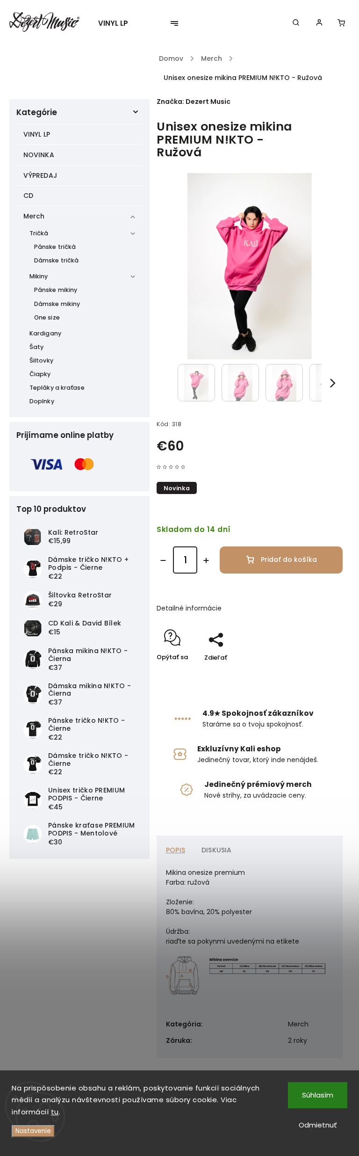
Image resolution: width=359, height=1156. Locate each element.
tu (55, 1112)
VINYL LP (36, 134)
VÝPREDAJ (40, 175)
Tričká (39, 233)
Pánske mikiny (55, 290)
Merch (34, 216)
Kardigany (45, 333)
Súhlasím (317, 1095)
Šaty (36, 347)
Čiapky (40, 374)
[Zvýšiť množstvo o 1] (206, 560)
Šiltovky (41, 360)
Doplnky (41, 401)
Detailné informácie (189, 608)
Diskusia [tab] (216, 850)
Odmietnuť (318, 1125)
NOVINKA (38, 155)
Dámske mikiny (57, 304)
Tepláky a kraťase (57, 388)
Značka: (193, 101)
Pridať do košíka (289, 559)
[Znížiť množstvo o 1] (163, 560)
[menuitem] (117, 23)
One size (47, 317)
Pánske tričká (55, 247)
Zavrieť (310, 673)
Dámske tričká (56, 260)
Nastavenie (33, 1131)
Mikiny (38, 276)
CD (28, 195)
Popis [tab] (175, 850)
